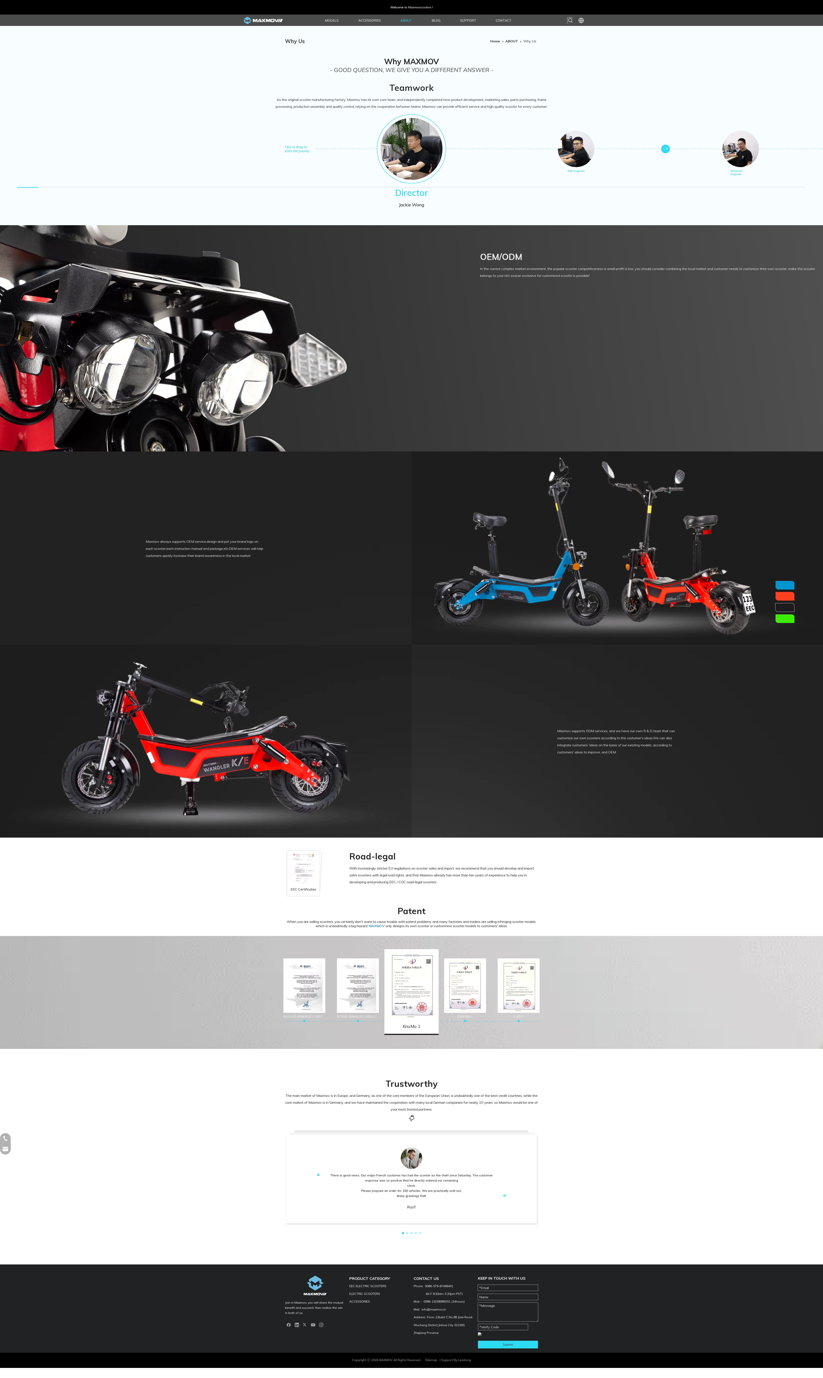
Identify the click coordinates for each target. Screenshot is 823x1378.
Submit (508, 1345)
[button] (403, 1233)
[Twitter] (305, 1324)
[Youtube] (313, 1324)
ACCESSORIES (359, 1301)
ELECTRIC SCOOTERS (364, 1294)
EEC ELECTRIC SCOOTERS (367, 1286)
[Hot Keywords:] (570, 20)
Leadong (464, 1360)
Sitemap (431, 1360)
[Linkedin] (296, 1324)
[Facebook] (288, 1324)
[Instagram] (321, 1324)
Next (665, 149)
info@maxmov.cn (434, 1309)
